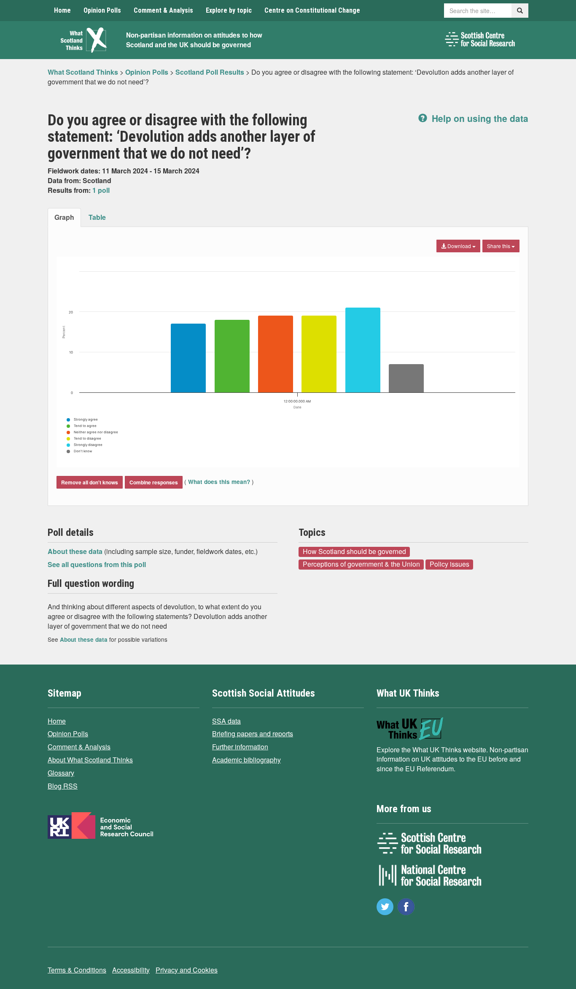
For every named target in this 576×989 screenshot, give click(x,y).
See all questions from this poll (97, 564)
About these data (76, 551)
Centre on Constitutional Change (312, 10)
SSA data (226, 721)
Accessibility (131, 970)
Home (62, 10)
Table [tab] (97, 217)
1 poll (101, 190)
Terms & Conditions (77, 970)
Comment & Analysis (163, 10)
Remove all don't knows (89, 482)
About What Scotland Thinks (90, 760)
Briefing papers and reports (252, 733)
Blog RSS (63, 786)
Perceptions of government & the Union (361, 564)
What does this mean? (219, 482)
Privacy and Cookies (187, 970)
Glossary (61, 773)
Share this (499, 245)
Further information (240, 746)
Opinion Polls (102, 10)
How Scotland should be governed (354, 551)
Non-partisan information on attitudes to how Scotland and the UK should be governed (194, 39)
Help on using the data (478, 118)
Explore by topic (229, 10)
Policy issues (449, 564)
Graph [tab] (64, 217)
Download (459, 245)
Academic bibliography (246, 760)
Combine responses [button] (153, 482)
